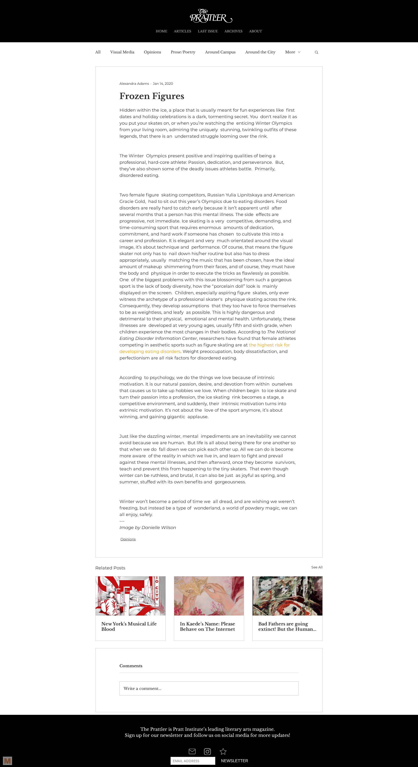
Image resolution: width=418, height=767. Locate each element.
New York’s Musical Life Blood (129, 626)
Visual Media (122, 52)
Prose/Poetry (183, 52)
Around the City (260, 52)
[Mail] (192, 751)
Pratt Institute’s (190, 729)
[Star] (223, 751)
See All (317, 567)
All (98, 52)
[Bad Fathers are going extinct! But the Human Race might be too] (287, 596)
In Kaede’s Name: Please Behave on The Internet (207, 626)
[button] (316, 52)
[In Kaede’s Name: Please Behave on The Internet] (209, 596)
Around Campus (220, 52)
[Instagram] (207, 751)
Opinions (152, 52)
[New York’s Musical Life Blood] (130, 596)
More (290, 52)
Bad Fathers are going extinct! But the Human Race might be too (285, 626)
